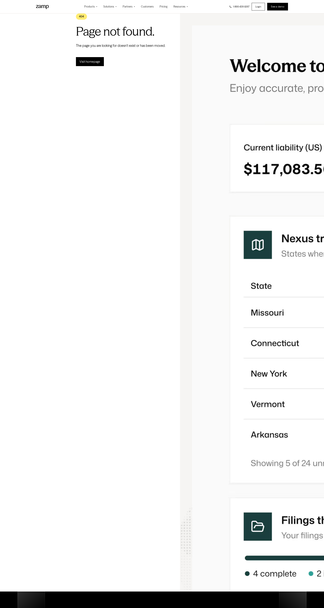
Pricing (163, 6)
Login (258, 6)
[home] (42, 6)
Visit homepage (90, 61)
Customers (147, 6)
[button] (90, 6)
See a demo (277, 6)
